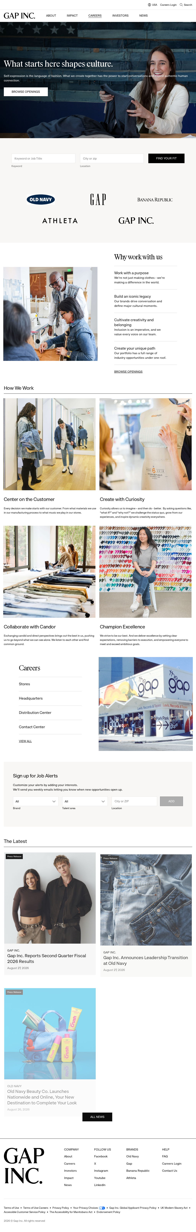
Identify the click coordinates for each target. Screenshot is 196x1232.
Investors (120, 15)
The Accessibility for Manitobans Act (71, 1211)
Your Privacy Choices (85, 1207)
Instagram (101, 1170)
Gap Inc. (13, 949)
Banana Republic (137, 1170)
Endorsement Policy (108, 1211)
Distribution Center (35, 712)
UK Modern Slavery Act (174, 1207)
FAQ (165, 1156)
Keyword (16, 166)
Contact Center (32, 727)
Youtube (99, 1178)
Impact (72, 15)
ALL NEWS (97, 1116)
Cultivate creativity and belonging (137, 327)
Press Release (14, 855)
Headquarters (31, 698)
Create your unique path (140, 353)
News (143, 15)
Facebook (101, 1156)
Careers (95, 15)
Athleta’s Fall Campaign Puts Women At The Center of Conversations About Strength (143, 1095)
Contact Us (169, 1170)
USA (152, 5)
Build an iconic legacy (138, 301)
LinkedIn (99, 1185)
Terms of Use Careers (35, 1207)
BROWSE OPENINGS (128, 371)
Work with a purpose (139, 277)
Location (85, 166)
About (51, 15)
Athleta (109, 1085)
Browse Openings (26, 92)
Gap (129, 1163)
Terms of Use (11, 1207)
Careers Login (168, 4)
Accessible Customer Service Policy (24, 1211)
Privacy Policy (60, 1207)
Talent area (68, 808)
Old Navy (14, 1081)
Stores (24, 684)
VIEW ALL (25, 741)
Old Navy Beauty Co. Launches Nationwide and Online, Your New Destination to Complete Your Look (42, 1092)
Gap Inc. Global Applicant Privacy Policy (132, 1207)
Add (171, 801)
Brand (16, 808)
